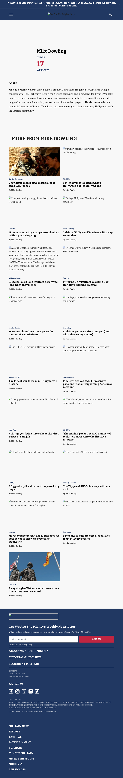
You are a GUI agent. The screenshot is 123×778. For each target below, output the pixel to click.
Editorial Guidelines (25, 657)
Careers (12, 229)
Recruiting (67, 328)
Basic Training (68, 229)
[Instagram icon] (17, 691)
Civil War (66, 179)
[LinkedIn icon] (30, 691)
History (11, 482)
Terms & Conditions (19, 676)
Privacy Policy (37, 3)
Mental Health (14, 328)
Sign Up (96, 639)
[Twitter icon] (24, 691)
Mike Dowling (16, 190)
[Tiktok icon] (37, 691)
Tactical (15, 737)
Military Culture (15, 278)
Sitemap (13, 671)
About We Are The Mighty (28, 651)
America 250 (17, 769)
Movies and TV (15, 377)
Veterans (12, 532)
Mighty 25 (15, 764)
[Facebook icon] (11, 691)
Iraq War (12, 430)
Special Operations (16, 179)
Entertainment (68, 377)
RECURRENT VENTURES (20, 708)
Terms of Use (13, 644)
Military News (19, 726)
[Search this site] (110, 14)
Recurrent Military (24, 664)
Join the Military (21, 753)
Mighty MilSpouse (21, 758)
